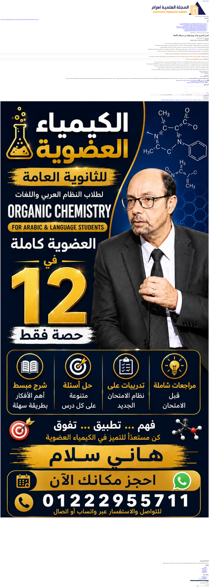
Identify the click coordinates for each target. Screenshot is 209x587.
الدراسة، (185, 80)
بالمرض (181, 80)
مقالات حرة (204, 570)
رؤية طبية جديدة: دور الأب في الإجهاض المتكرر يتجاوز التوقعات (195, 30)
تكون (176, 80)
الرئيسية (36, 19)
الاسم (208, 94)
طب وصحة (14, 19)
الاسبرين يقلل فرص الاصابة (193, 51)
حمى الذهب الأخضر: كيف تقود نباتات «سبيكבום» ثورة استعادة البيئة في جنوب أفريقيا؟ (191, 26)
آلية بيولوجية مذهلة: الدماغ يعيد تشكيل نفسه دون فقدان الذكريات (194, 25)
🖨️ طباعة (206, 40)
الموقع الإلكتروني (168, 94)
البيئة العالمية (28, 19)
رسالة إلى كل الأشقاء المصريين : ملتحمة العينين (199, 81)
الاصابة (195, 80)
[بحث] (197, 586)
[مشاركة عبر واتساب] (205, 41)
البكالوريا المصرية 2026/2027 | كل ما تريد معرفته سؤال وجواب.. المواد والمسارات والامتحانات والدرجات (184, 53)
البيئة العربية (204, 572)
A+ (205, 39)
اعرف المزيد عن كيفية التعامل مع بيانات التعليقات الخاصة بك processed (173, 99)
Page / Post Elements (202, 578)
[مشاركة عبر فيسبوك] (208, 41)
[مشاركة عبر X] (206, 41)
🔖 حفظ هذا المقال (201, 40)
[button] (208, 20)
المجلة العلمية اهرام (202, 580)
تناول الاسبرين (203, 56)
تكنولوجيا (17, 19)
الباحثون (191, 80)
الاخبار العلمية (33, 19)
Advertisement (203, 576)
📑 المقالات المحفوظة (194, 40)
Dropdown (204, 577)
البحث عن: (207, 584)
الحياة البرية (21, 19)
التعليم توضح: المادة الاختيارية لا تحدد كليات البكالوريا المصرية (195, 29)
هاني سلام (202, 76)
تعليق (208, 92)
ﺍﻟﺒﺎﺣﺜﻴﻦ (188, 80)
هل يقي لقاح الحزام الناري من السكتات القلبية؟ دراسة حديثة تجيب (194, 28)
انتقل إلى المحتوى (205, 0)
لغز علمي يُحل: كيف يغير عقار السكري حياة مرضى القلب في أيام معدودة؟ (193, 24)
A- (207, 39)
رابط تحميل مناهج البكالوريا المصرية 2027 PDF (195, 59)
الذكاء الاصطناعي (9, 19)
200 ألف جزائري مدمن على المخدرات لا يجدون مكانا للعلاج (197, 82)
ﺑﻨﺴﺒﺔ (179, 80)
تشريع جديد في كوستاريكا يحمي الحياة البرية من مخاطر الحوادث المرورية (193, 23)
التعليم (25, 19)
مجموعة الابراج (3, 19)
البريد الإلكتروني (189, 94)
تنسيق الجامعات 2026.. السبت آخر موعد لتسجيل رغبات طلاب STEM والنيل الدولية (191, 27)
